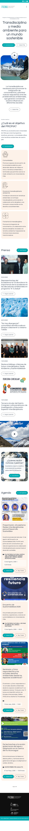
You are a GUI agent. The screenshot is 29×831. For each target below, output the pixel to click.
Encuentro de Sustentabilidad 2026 (12, 606)
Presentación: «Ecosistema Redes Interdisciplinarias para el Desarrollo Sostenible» (14, 528)
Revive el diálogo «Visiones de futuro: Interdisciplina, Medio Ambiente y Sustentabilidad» (13, 366)
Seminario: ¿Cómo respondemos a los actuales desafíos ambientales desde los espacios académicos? (12, 673)
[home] (8, 7)
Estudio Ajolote (24, 818)
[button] (26, 6)
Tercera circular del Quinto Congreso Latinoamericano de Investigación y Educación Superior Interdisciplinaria (14, 406)
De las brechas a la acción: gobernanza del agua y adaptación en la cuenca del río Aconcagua (14, 747)
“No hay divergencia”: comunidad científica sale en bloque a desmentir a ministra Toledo (13, 326)
